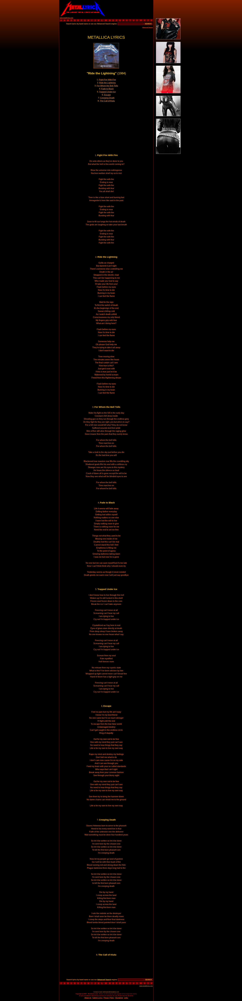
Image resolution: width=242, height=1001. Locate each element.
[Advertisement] (130, 8)
